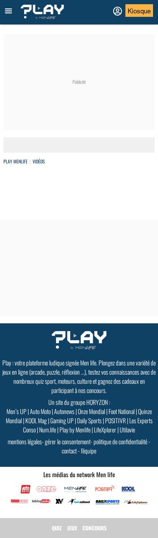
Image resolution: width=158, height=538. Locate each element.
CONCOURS (94, 528)
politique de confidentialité (120, 441)
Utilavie (127, 429)
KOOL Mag (36, 420)
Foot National (122, 411)
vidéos (39, 161)
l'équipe (88, 450)
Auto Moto (40, 411)
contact (69, 450)
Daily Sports (89, 420)
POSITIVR (115, 420)
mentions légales (25, 441)
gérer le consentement (68, 441)
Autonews (64, 411)
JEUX (72, 528)
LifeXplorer (105, 429)
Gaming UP (62, 420)
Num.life (47, 429)
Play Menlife (15, 161)
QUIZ (57, 528)
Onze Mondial (91, 411)
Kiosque (139, 10)
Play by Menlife (75, 429)
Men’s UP (16, 411)
